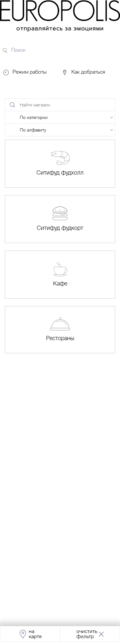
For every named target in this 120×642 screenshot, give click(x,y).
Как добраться (87, 72)
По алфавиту (33, 129)
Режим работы (29, 72)
